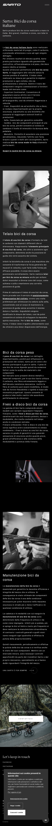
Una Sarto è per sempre (15, 670)
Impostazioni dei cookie (19, 799)
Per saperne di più (14, 792)
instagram (8, 766)
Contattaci (26, 719)
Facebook (7, 762)
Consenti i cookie (16, 812)
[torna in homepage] (12, 5)
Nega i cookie (15, 806)
